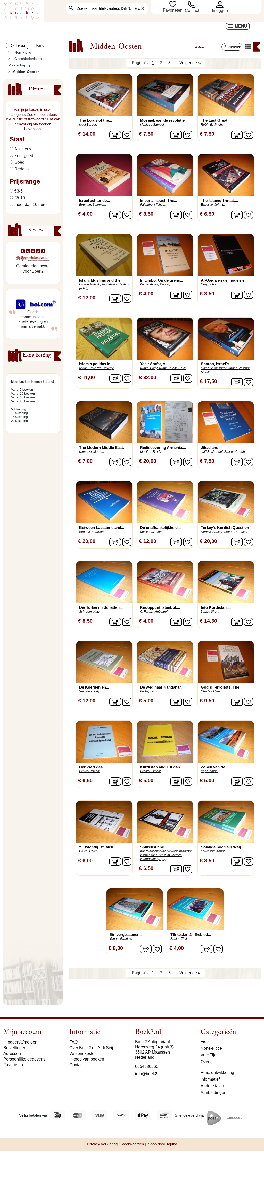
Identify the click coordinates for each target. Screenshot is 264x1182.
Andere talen (212, 1086)
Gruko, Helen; (88, 851)
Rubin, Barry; (149, 368)
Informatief (210, 1079)
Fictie (206, 1041)
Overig (207, 1061)
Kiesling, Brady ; (151, 452)
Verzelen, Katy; (89, 691)
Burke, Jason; (149, 691)
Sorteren (231, 47)
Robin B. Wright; (212, 124)
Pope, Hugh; (209, 771)
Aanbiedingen (213, 1092)
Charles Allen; (211, 691)
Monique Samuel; (152, 124)
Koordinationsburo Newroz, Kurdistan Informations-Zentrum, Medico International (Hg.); (166, 855)
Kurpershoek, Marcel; (155, 284)
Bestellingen (14, 1048)
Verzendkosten (83, 1053)
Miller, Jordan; (228, 368)
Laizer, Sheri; (210, 611)
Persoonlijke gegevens (24, 1059)
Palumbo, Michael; (153, 204)
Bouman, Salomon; (92, 204)
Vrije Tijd (209, 1055)
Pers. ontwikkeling (217, 1072)
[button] (227, 4)
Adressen (12, 1053)
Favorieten (173, 10)
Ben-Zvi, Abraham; (92, 532)
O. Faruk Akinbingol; (154, 611)
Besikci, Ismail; (89, 771)
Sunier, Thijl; (179, 939)
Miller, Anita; (209, 368)
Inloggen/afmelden (20, 1042)
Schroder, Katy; (89, 611)
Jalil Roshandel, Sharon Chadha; (224, 452)
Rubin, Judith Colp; (172, 368)
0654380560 (146, 1066)
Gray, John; (209, 284)
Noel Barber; (88, 124)
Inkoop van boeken (86, 1059)
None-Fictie (211, 1048)
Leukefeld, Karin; (213, 851)
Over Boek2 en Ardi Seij (91, 1048)
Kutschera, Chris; (152, 532)
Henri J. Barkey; (212, 532)
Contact (192, 10)
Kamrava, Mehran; (92, 452)
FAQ (73, 1042)
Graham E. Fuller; (236, 532)
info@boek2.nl (148, 1074)
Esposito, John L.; (213, 204)
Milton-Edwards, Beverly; (96, 368)
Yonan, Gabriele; (121, 939)
